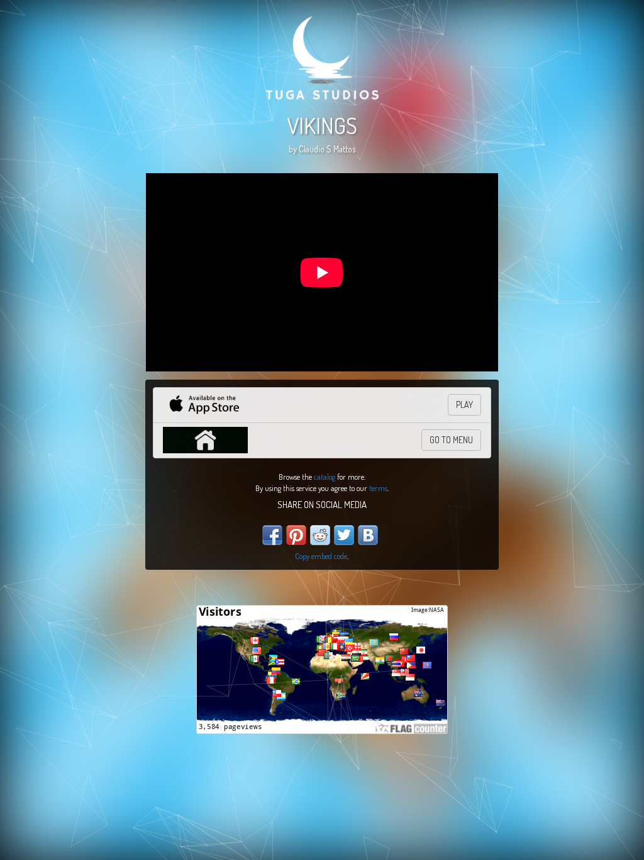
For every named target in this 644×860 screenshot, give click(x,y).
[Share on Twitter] (344, 535)
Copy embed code (321, 556)
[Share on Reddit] (320, 535)
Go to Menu (451, 439)
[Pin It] (296, 535)
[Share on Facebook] (272, 535)
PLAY (464, 404)
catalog (324, 477)
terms (378, 488)
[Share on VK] (368, 535)
